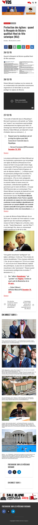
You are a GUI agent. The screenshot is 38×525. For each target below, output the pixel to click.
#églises (21, 278)
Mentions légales (24, 521)
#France (11, 283)
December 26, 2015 (14, 149)
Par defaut (7, 23)
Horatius (6, 40)
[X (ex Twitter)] (14, 472)
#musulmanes (21, 276)
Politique (13, 23)
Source (6, 153)
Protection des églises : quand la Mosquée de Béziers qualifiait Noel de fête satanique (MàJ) (19, 32)
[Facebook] (10, 472)
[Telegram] (19, 472)
